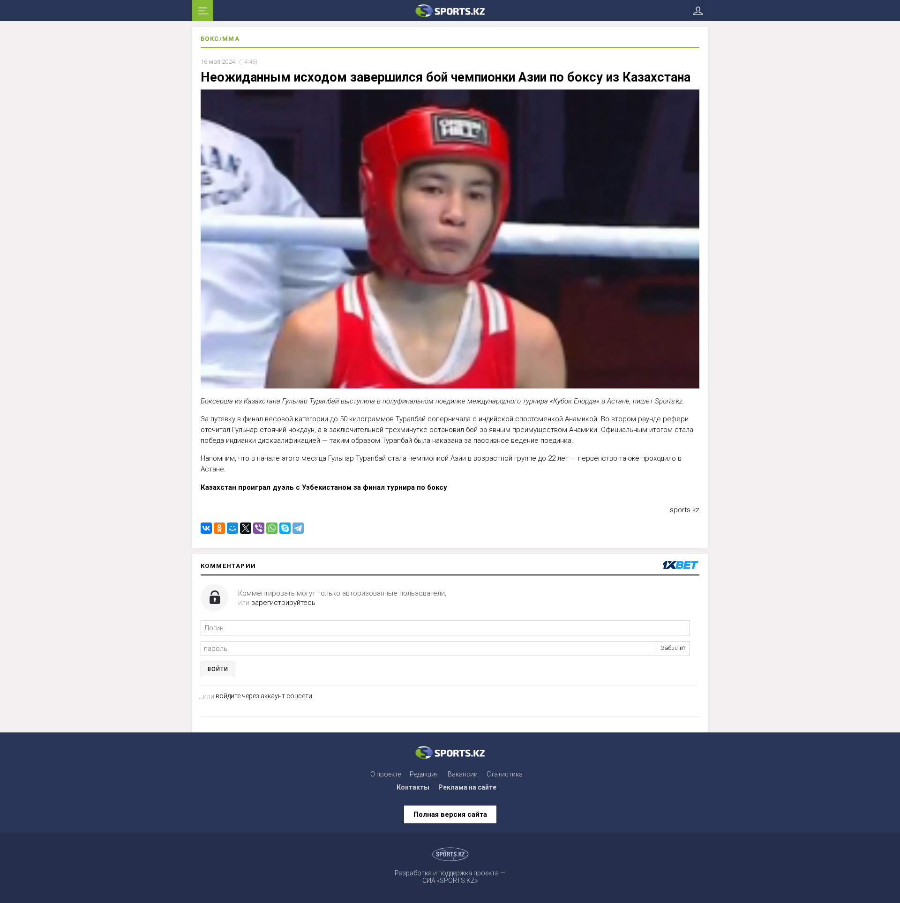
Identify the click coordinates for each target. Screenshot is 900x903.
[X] (245, 528)
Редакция (424, 774)
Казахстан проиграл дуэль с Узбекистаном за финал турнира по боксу (324, 487)
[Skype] (285, 528)
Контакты (413, 787)
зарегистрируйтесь (283, 602)
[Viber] (258, 528)
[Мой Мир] (232, 528)
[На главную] (450, 10)
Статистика (505, 774)
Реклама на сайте (467, 787)
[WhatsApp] (272, 528)
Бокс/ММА (220, 38)
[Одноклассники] (219, 528)
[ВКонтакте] (206, 528)
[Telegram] (298, 528)
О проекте (385, 774)
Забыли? (672, 647)
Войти (218, 669)
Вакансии (463, 774)
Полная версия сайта (450, 814)
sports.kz (684, 510)
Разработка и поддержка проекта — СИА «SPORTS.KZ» (450, 876)
